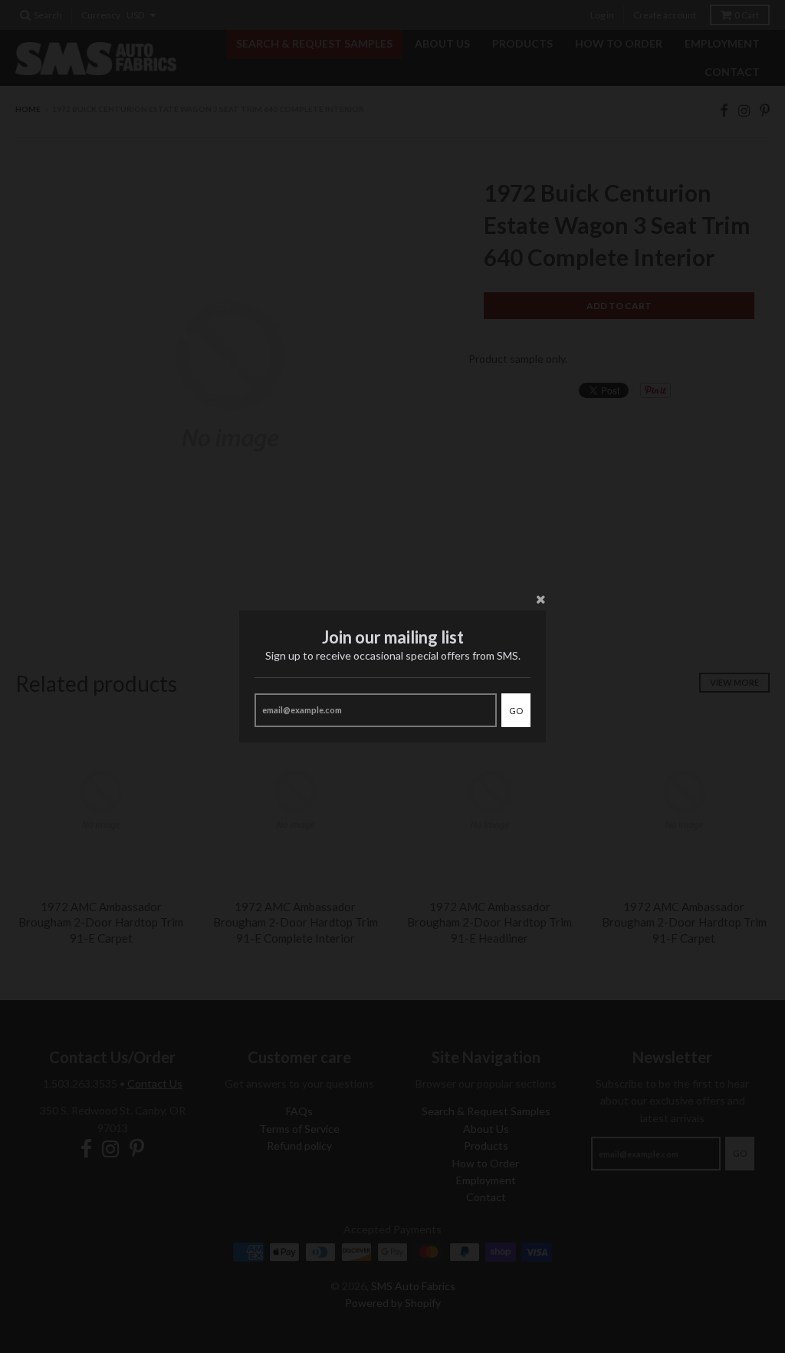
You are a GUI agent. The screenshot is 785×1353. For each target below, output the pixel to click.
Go (516, 711)
